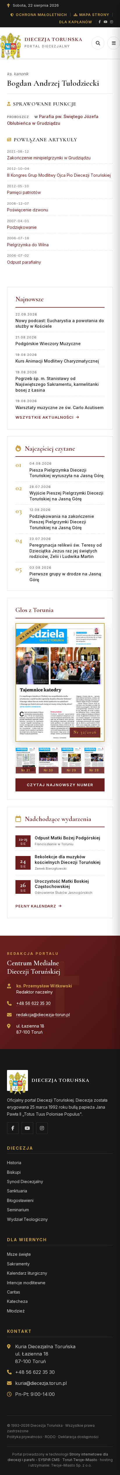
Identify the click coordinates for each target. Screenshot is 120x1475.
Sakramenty (18, 1263)
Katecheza (17, 1301)
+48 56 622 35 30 (33, 1003)
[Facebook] (100, 22)
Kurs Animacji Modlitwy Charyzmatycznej (57, 358)
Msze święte (19, 1254)
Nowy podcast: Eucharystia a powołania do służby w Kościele (59, 320)
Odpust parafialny (24, 262)
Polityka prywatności (24, 1437)
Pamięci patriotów (24, 192)
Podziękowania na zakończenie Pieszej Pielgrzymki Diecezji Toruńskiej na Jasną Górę (61, 519)
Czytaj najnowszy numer (60, 784)
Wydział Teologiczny (27, 1219)
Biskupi (14, 1172)
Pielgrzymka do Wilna (28, 244)
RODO (50, 1437)
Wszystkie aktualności (44, 417)
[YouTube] (105, 22)
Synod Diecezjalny (25, 1181)
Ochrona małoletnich (41, 15)
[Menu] (113, 43)
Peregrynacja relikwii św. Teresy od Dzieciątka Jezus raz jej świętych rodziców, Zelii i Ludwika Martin (65, 548)
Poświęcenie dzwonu (27, 209)
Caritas (13, 1291)
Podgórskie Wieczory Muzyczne (48, 340)
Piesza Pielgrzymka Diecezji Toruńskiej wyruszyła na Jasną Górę (66, 469)
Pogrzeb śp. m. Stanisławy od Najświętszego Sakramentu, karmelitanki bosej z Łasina (57, 381)
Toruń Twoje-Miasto (79, 1460)
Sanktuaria (17, 1190)
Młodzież (16, 1310)
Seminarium (18, 1209)
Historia (14, 1162)
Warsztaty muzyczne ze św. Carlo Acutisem (59, 404)
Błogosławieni (20, 1200)
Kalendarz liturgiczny (27, 1273)
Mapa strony (94, 15)
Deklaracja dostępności (78, 1437)
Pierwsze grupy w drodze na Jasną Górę (65, 574)
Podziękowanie (22, 227)
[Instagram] (111, 22)
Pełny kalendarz (35, 906)
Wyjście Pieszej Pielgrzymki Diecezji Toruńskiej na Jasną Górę (66, 493)
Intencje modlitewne (26, 1282)
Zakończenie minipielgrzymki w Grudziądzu (49, 157)
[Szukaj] (97, 43)
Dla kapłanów (75, 22)
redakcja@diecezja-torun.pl (43, 1014)
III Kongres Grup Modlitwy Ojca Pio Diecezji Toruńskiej (59, 175)
